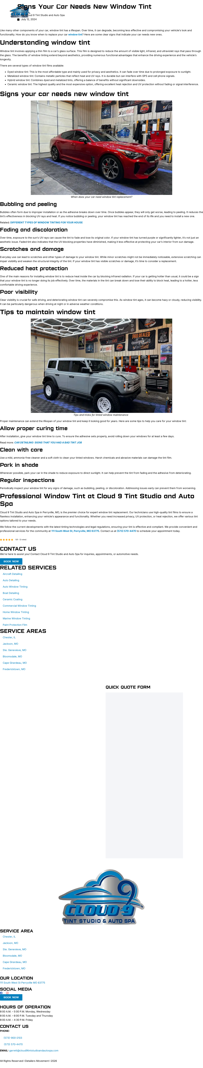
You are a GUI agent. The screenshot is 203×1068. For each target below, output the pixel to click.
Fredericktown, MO (14, 669)
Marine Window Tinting (16, 618)
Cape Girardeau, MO (15, 662)
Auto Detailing (11, 580)
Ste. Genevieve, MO (14, 650)
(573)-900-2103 (13, 1037)
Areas (94, 17)
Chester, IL (9, 637)
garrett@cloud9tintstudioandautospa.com (33, 1050)
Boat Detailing (11, 593)
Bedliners (104, 10)
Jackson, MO (10, 643)
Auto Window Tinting (15, 586)
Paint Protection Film (85, 4)
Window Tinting (82, 10)
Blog (62, 17)
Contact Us (77, 17)
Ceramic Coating (54, 10)
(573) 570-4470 (13, 1044)
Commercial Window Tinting (19, 605)
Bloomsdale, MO (12, 656)
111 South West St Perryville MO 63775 (22, 982)
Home (45, 4)
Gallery (48, 17)
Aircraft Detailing (12, 573)
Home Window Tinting (16, 612)
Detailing (59, 4)
